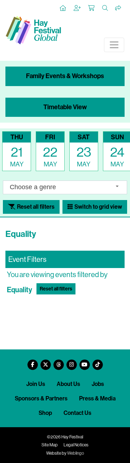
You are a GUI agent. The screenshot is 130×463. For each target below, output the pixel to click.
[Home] (63, 8)
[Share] (118, 8)
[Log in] (77, 8)
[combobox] (65, 187)
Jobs (98, 384)
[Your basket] (91, 8)
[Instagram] (71, 362)
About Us (68, 384)
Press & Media (97, 398)
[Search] (105, 8)
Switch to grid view (97, 206)
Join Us (35, 384)
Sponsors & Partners (41, 398)
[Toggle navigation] (114, 45)
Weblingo (75, 453)
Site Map (50, 444)
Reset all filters (35, 206)
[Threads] (58, 362)
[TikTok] (97, 362)
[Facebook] (32, 362)
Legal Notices (76, 444)
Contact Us (77, 412)
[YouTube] (84, 362)
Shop (45, 412)
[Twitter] (45, 362)
